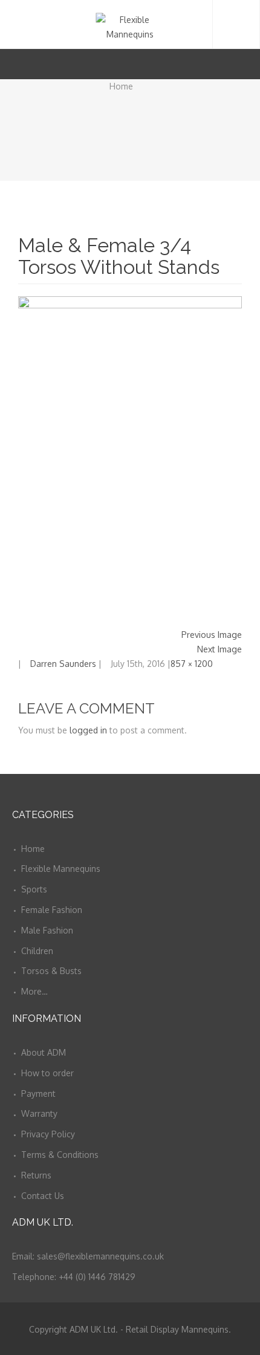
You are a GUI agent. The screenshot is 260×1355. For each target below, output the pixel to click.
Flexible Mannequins (60, 868)
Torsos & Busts (51, 971)
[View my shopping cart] (229, 64)
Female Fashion (51, 910)
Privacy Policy (48, 1134)
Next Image (219, 649)
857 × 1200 (192, 663)
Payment (38, 1093)
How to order (47, 1073)
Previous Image (211, 634)
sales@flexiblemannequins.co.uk (100, 1256)
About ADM (43, 1052)
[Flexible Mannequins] (130, 24)
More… (34, 991)
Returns (36, 1175)
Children (37, 951)
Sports (34, 889)
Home (121, 86)
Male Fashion (47, 930)
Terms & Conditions (60, 1154)
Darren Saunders (63, 663)
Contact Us (42, 1196)
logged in (88, 730)
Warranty (39, 1113)
